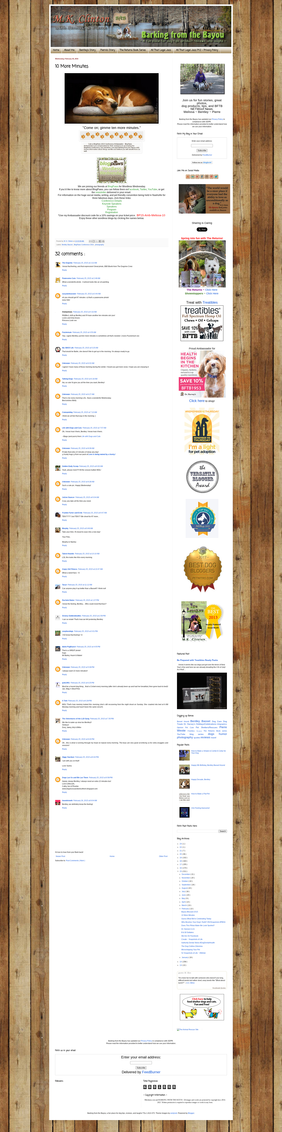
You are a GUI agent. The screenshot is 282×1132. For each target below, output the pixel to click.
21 (181, 851)
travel (213, 737)
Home (56, 50)
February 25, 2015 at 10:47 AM (90, 569)
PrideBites (192, 731)
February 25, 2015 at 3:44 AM (89, 294)
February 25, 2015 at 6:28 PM (80, 701)
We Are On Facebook (189, 936)
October (185, 881)
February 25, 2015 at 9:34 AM (87, 497)
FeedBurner (207, 155)
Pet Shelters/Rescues (207, 727)
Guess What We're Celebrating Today (196, 919)
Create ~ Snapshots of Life (192, 939)
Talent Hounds (68, 554)
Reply (64, 270)
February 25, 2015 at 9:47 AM (95, 513)
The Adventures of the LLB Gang (75, 719)
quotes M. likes (184, 972)
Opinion (181, 728)
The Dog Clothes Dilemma (192, 946)
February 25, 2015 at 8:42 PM (87, 757)
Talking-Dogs (67, 379)
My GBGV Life (68, 348)
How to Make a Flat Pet (200, 794)
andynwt (173, 1113)
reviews (206, 737)
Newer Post (60, 856)
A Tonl (64, 701)
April (184, 902)
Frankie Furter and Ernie (72, 513)
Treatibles (210, 302)
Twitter (143, 189)
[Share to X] (96, 241)
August (185, 888)
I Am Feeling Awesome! (200, 808)
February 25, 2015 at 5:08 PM (82, 667)
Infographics (222, 724)
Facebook (133, 189)
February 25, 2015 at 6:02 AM (82, 363)
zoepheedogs (67, 631)
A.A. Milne (191, 983)
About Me (69, 50)
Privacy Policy (217, 119)
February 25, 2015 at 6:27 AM (82, 394)
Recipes (200, 731)
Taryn (64, 585)
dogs (213, 733)
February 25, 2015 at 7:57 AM (94, 428)
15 (181, 871)
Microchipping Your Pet (190, 950)
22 (181, 847)
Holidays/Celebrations (206, 724)
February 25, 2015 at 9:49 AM (81, 528)
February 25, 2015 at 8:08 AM (82, 448)
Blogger (191, 1113)
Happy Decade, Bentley (200, 779)
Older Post (163, 856)
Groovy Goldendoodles (71, 616)
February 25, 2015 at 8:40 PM (82, 739)
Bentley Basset (67, 245)
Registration (111, 212)
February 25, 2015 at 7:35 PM (102, 719)
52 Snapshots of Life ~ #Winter (193, 953)
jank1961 (66, 683)
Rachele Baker (68, 600)
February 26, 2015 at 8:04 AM (85, 801)
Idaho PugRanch (69, 647)
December (186, 874)
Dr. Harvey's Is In (188, 929)
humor (223, 733)
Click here (197, 401)
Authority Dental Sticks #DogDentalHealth (198, 943)
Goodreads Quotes (219, 988)
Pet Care (190, 728)
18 (181, 861)
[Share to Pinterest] (103, 241)
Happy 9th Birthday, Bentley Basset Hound (208, 765)
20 (181, 854)
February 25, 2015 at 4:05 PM (88, 647)
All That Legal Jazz (161, 50)
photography (99, 245)
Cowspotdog (67, 412)
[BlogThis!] (93, 241)
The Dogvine (67, 263)
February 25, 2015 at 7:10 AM (85, 412)
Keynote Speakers (111, 204)
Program (111, 209)
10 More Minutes (188, 915)
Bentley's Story (87, 50)
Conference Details (112, 201)
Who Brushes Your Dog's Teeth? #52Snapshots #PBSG (203, 922)
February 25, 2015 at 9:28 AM (82, 482)
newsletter (100, 192)
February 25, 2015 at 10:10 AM (87, 554)
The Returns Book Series (133, 50)
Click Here (211, 289)
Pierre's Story (107, 50)
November (186, 878)
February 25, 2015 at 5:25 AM (86, 348)
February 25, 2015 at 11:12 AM (80, 585)
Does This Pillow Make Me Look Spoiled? (198, 925)
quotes (197, 737)
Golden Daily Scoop (70, 466)
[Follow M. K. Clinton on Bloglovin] (202, 163)
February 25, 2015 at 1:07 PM (87, 600)
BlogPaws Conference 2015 (84, 245)
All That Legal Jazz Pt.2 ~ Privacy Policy (197, 50)
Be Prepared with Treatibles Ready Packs (197, 660)
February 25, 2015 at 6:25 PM (82, 683)
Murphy (65, 528)
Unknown (66, 363)
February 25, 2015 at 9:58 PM (101, 778)
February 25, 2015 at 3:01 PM (86, 631)
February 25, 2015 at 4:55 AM (84, 332)
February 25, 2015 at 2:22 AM (85, 263)
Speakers (112, 206)
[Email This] (90, 241)
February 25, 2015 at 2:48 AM (88, 278)
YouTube (152, 189)
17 (181, 864)
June (184, 895)
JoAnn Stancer (68, 497)
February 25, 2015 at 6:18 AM (85, 379)
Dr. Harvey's (190, 724)
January (185, 957)
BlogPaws (113, 186)
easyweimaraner (69, 294)
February (185, 909)
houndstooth (67, 801)
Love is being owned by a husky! (101, 454)
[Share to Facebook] (100, 241)
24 (181, 844)
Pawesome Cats (69, 278)
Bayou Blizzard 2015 (189, 912)
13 (181, 965)
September (186, 885)
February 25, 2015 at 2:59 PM (94, 616)
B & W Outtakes (187, 932)
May (184, 898)
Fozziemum (67, 332)
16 (181, 868)
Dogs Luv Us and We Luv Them (75, 778)
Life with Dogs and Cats (72, 428)
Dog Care (217, 721)
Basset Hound (183, 721)
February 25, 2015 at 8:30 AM (91, 466)
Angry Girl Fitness (69, 569)
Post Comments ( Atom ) (75, 861)
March (184, 905)
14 (181, 962)
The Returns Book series (215, 731)
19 (181, 858)
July (183, 891)
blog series (199, 734)
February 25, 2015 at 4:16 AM (85, 312)
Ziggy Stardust (68, 757)
